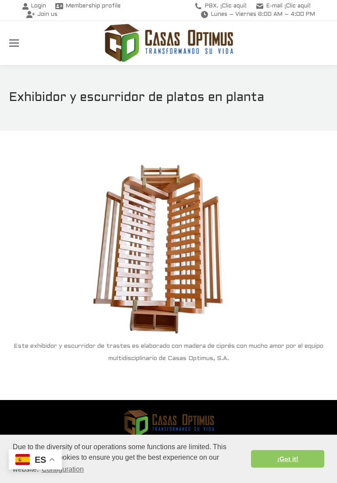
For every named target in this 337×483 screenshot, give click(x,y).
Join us (47, 14)
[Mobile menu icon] (14, 43)
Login (38, 6)
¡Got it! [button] (287, 458)
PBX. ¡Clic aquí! (226, 6)
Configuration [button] (63, 469)
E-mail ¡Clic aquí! (288, 6)
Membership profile (93, 6)
